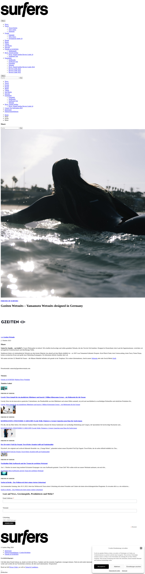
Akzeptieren (101, 566)
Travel (7, 26)
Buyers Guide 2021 (15, 72)
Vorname (5, 508)
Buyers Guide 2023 (15, 69)
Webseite (95, 358)
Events (7, 33)
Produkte (27, 379)
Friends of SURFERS (11, 49)
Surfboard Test (13, 56)
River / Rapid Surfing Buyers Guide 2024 (22, 67)
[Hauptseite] (24, 16)
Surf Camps (12, 29)
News (6, 24)
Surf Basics (8, 45)
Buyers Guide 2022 (15, 70)
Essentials (12, 63)
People (7, 40)
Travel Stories (13, 28)
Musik (7, 42)
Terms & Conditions (31, 567)
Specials (7, 47)
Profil (114, 358)
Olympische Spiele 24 (15, 38)
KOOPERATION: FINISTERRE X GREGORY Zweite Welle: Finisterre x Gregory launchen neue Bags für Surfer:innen (41, 421)
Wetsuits (11, 65)
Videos (7, 44)
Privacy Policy (14, 567)
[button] (141, 548)
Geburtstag (6, 517)
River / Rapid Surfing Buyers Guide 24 (21, 54)
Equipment (8, 58)
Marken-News (19, 379)
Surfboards (12, 60)
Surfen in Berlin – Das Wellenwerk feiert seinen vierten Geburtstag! (23, 482)
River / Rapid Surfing (11, 53)
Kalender (11, 35)
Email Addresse (8, 498)
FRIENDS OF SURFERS (9, 301)
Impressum (124, 570)
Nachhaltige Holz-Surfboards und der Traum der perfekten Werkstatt (24, 463)
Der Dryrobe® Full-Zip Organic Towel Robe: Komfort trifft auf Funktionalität (27, 444)
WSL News (12, 37)
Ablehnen (117, 566)
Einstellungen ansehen (133, 566)
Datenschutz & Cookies (114, 570)
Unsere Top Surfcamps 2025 (14, 108)
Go (21, 78)
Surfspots (11, 31)
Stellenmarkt (12, 51)
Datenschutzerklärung (11, 111)
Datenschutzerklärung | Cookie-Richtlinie (17, 552)
